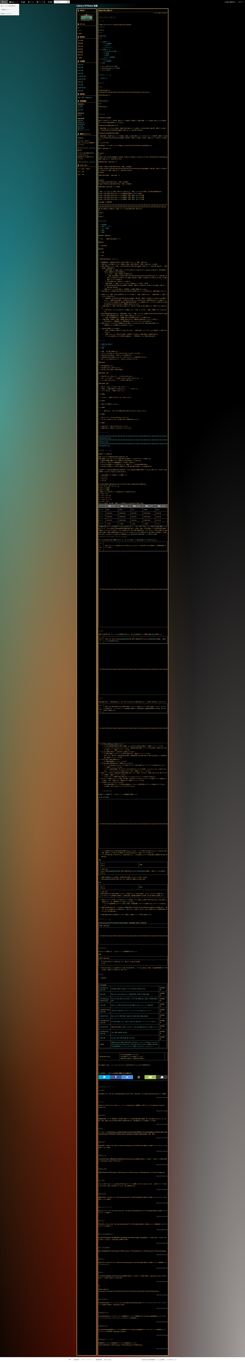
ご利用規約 (76, 1359)
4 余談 (103, 63)
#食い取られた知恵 (112, 66)
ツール (32, 2)
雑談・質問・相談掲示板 (85, 97)
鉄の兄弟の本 (103, 1299)
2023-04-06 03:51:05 (161, 1254)
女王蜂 (139, 994)
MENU (80, 115)
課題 (121, 923)
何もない (154, 1021)
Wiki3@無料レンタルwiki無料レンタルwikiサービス (162, 1359)
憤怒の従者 (136, 1016)
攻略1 (103, 230)
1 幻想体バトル (105, 42)
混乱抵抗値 (125, 639)
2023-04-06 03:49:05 (161, 1281)
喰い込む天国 (115, 1038)
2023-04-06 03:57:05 (161, 1176)
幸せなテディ (125, 994)
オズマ (147, 1027)
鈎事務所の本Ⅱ (104, 1312)
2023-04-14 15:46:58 (161, 1111)
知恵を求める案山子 (107, 344)
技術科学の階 (81, 88)
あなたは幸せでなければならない (120, 1044)
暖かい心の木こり (129, 1027)
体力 (135, 193)
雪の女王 (134, 989)
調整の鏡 (113, 1042)
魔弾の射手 (81, 128)
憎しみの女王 (115, 1016)
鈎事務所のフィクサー (106, 1339)
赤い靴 (129, 1005)
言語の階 (80, 73)
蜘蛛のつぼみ (136, 1005)
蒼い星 (129, 1038)
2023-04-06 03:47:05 (161, 1308)
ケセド (103, 346)
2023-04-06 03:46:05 (161, 1322)
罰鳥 (116, 1032)
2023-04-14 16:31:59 (161, 1097)
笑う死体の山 (137, 1021)
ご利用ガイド (5, 10)
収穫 (100, 860)
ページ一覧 (41, 2)
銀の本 (101, 1272)
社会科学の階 (81, 76)
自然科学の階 (81, 79)
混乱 (144, 145)
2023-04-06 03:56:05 (161, 1189)
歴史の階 (80, 90)
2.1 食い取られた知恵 (110, 51)
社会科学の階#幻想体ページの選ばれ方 (143, 534)
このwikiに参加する (229, 2)
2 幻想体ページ (105, 49)
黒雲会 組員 (81, 124)
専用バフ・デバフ (106, 226)
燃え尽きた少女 (115, 994)
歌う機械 (138, 999)
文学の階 (80, 85)
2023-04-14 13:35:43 (161, 1124)
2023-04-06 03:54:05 (161, 1216)
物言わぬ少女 (141, 989)
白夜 (133, 1038)
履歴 (51, 2)
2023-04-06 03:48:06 (161, 1295)
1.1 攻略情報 (107, 44)
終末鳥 (125, 1032)
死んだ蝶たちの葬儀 (147, 999)
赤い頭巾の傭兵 (115, 1021)
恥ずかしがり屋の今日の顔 (118, 1005)
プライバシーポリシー (87, 1359)
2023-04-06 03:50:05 (161, 1268)
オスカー (80, 108)
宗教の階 (80, 67)
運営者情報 (99, 1359)
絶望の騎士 (123, 1016)
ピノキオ (128, 989)
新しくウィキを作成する (8, 6)
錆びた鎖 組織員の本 (106, 1234)
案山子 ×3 (104, 78)
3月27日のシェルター (138, 1042)
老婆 (134, 1046)
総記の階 (80, 65)
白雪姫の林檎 (145, 994)
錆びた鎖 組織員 (104, 1247)
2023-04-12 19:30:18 (161, 1138)
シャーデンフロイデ (126, 1046)
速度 (132, 130)
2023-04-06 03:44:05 (161, 1348)
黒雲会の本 (81, 122)
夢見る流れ (128, 1042)
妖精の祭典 (133, 994)
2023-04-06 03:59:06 (161, 1151)
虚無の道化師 (144, 1016)
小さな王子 (154, 1042)
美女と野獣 (120, 1042)
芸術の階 (80, 82)
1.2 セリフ (107, 45)
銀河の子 (121, 1010)
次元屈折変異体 (115, 1046)
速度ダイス (107, 120)
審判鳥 (120, 1032)
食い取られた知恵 (104, 797)
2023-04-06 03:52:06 (161, 1243)
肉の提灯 (155, 1044)
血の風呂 (80, 106)
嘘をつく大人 (154, 1027)
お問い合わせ (107, 1359)
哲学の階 (80, 70)
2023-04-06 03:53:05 (161, 1230)
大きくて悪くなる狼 (126, 1021)
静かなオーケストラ (83, 130)
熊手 (100, 882)
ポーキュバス (128, 1010)
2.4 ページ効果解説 (109, 57)
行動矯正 (149, 1044)
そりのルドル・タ (142, 1046)
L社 (121, 1056)
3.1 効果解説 (107, 61)
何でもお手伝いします (128, 999)
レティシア (144, 1005)
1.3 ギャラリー (108, 47)
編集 (24, 2)
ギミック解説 (105, 228)
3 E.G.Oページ (105, 59)
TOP (69, 1359)
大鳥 (112, 1032)
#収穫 (118, 68)
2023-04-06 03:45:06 (161, 1335)
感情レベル (131, 323)
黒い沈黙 (80, 126)
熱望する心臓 (121, 989)
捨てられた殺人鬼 (116, 999)
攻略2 (103, 232)
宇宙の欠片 (114, 1010)
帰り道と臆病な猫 (140, 1027)
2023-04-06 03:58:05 (161, 1164)
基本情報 (103, 224)
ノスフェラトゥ (146, 1021)
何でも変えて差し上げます (138, 1044)
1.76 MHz (147, 1042)
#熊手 (108, 70)
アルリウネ (136, 1010)
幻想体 (101, 985)
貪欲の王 (129, 1016)
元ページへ (92, 147)
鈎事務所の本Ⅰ (104, 1326)
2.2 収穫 (106, 53)
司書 (102, 348)
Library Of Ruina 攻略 (87, 5)
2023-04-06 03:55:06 (161, 1203)
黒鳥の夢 (80, 120)
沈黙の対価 (123, 1038)
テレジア (150, 1046)
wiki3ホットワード (6, 13)
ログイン (241, 2)
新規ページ (14, 2)
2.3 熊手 (106, 55)
